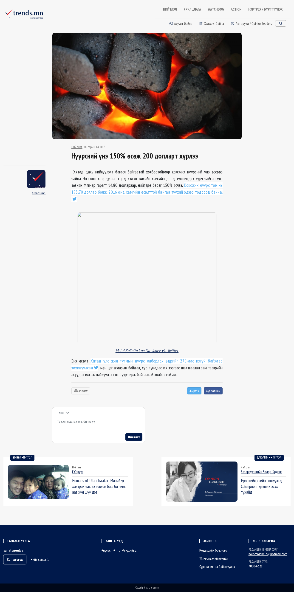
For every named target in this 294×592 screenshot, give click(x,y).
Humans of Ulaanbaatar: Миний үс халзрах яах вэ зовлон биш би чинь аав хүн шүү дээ (99, 486)
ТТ (117, 550)
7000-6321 (256, 566)
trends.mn (38, 193)
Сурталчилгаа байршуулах (217, 566)
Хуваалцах (213, 390)
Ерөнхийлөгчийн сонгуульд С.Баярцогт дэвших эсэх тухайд (261, 486)
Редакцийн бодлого (213, 550)
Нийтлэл (76, 147)
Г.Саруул (77, 471)
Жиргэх (194, 390)
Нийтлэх (134, 437)
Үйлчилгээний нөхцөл (213, 558)
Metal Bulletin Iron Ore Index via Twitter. (147, 350)
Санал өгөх (15, 559)
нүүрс (106, 550)
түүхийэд (130, 550)
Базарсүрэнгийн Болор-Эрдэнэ (261, 471)
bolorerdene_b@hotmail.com (268, 554)
